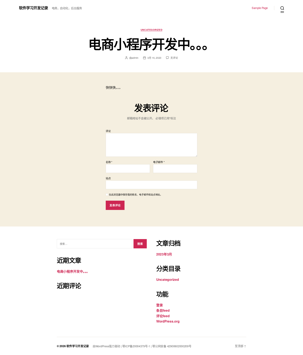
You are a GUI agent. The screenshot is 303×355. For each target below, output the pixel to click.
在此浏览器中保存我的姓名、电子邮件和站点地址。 (135, 194)
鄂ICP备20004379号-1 (136, 346)
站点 (108, 178)
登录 (159, 305)
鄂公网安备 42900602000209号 (171, 346)
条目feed (162, 310)
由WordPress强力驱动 (107, 346)
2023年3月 (164, 254)
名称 (109, 162)
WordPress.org (168, 321)
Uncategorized (151, 29)
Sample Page (260, 8)
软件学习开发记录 (33, 8)
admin (135, 58)
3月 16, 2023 (154, 58)
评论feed (162, 315)
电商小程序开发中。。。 (73, 271)
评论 (108, 131)
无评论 (174, 58)
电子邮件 (158, 162)
